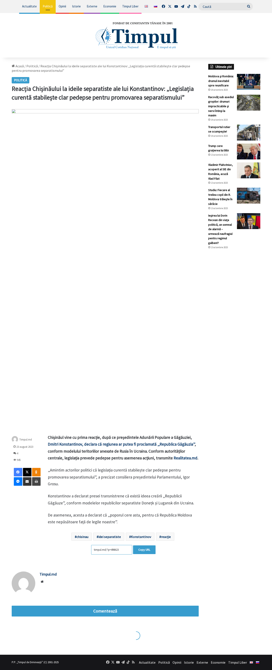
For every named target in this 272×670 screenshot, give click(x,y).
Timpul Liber (130, 6)
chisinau (82, 537)
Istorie (76, 6)
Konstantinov (141, 537)
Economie (109, 6)
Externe (92, 6)
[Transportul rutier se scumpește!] (248, 133)
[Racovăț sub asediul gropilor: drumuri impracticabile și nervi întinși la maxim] (248, 103)
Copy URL (144, 550)
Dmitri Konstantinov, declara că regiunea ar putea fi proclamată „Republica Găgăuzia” (121, 444)
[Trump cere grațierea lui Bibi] (248, 151)
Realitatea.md (185, 457)
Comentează (105, 611)
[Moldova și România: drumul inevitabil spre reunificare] (248, 82)
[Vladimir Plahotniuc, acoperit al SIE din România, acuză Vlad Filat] (248, 170)
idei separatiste (109, 537)
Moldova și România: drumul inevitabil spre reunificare (221, 80)
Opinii (62, 6)
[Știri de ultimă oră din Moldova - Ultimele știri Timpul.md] (136, 35)
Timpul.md (25, 439)
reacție (166, 537)
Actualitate (29, 6)
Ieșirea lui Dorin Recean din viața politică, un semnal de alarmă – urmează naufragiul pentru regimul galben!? (220, 229)
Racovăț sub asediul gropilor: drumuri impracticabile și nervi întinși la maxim (221, 106)
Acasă (19, 66)
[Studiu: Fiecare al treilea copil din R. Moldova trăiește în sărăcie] (248, 196)
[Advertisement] (234, 323)
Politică (48, 6)
